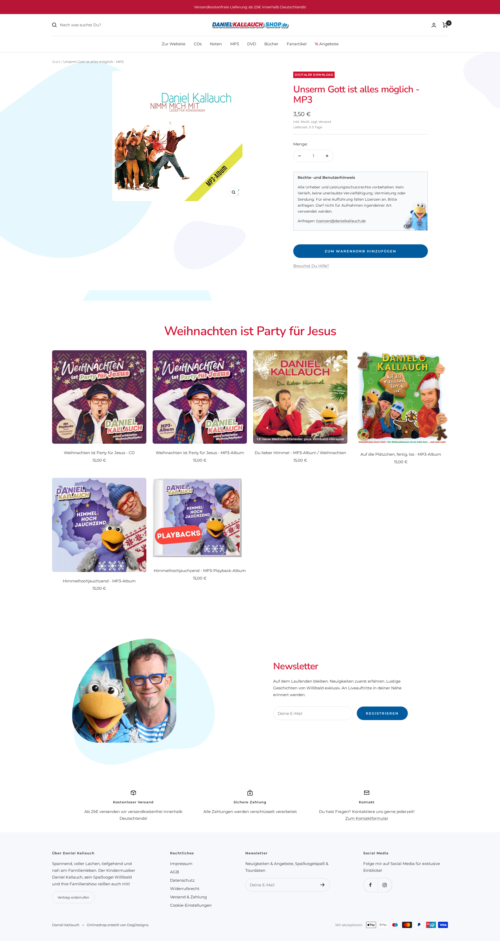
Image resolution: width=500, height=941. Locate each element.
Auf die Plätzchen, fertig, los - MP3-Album (400, 454)
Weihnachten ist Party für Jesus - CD (99, 452)
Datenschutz (182, 880)
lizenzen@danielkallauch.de (341, 221)
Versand (324, 122)
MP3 (234, 43)
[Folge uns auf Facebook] (370, 885)
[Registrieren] (322, 885)
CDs (198, 43)
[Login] (434, 25)
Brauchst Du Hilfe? (311, 265)
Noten (216, 43)
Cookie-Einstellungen (191, 905)
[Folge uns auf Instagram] (385, 885)
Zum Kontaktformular (366, 818)
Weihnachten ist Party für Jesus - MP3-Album (200, 452)
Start (56, 62)
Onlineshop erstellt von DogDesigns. (118, 925)
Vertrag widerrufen (73, 897)
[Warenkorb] (445, 25)
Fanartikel (297, 43)
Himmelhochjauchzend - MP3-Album (99, 580)
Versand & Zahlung (188, 896)
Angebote (327, 43)
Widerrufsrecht (184, 888)
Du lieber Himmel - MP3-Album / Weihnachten (300, 452)
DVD (251, 43)
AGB (174, 871)
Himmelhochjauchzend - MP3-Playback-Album (200, 570)
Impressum (181, 863)
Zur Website (173, 43)
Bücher (271, 43)
